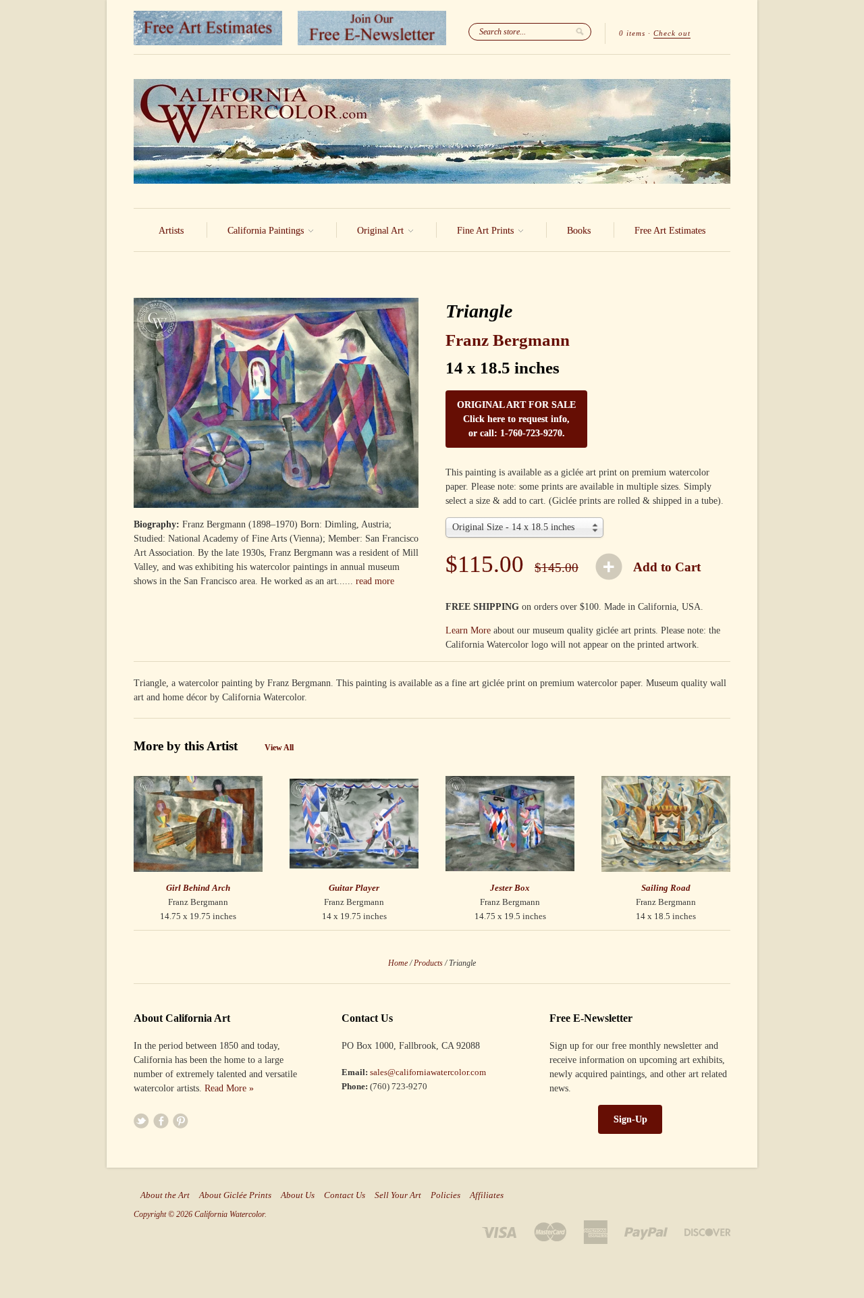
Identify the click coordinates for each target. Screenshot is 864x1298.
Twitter (141, 1120)
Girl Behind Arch (198, 888)
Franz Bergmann (508, 340)
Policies (445, 1195)
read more (375, 581)
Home (398, 963)
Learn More (468, 630)
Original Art (381, 231)
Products (428, 963)
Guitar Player (354, 888)
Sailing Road (666, 888)
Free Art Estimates (669, 231)
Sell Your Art (398, 1195)
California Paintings (266, 231)
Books (579, 231)
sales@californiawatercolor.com (428, 1072)
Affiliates (487, 1195)
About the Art (165, 1195)
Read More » (229, 1088)
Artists (171, 231)
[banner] (432, 131)
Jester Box (510, 888)
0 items (632, 33)
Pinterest (180, 1120)
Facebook (161, 1120)
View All (279, 747)
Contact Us (344, 1195)
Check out (672, 33)
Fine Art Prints (486, 231)
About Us (298, 1195)
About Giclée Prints (235, 1195)
